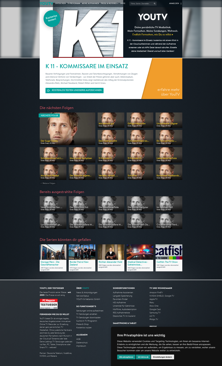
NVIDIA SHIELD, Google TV (162, 295)
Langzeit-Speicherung (122, 295)
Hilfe (122, 3)
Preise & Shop (82, 324)
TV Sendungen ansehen (86, 314)
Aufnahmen (90, 3)
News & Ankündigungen (86, 292)
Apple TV (154, 299)
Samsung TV (155, 312)
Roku (152, 302)
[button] (181, 3)
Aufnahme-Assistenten (123, 292)
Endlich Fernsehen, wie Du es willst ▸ (152, 34)
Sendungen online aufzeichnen (89, 310)
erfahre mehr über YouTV (169, 91)
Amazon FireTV (156, 292)
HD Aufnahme (119, 302)
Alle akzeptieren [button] (126, 357)
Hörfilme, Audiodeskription (125, 309)
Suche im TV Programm (86, 321)
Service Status (82, 295)
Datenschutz (82, 342)
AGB (78, 339)
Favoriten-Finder (120, 299)
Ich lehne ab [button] (143, 357)
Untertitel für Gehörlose (123, 305)
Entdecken (60, 3)
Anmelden (174, 3)
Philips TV (154, 319)
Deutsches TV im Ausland (124, 316)
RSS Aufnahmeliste (121, 312)
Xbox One (154, 305)
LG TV (152, 316)
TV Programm (73, 3)
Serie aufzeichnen (77, 90)
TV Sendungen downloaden (88, 317)
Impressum (81, 346)
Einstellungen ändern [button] (162, 357)
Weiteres (109, 3)
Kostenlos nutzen (84, 327)
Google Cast (155, 309)
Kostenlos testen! (51, 18)
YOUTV (46, 3)
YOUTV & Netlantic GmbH (88, 299)
